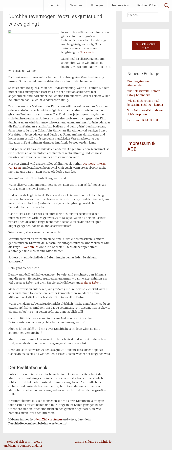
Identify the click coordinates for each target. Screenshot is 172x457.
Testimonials (120, 5)
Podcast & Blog (147, 5)
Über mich (54, 5)
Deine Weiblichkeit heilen (144, 120)
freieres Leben (90, 282)
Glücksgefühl (88, 52)
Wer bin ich (31, 247)
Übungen (97, 5)
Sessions (76, 5)
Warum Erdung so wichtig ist (95, 441)
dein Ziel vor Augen (48, 419)
